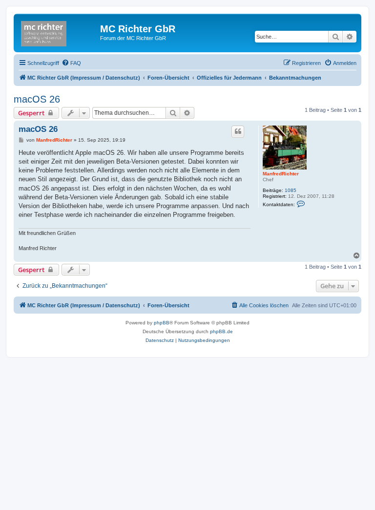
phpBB (161, 322)
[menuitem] (71, 63)
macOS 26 (37, 99)
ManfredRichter (281, 173)
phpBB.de (221, 331)
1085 (290, 190)
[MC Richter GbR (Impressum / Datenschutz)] (58, 31)
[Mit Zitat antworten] (237, 131)
